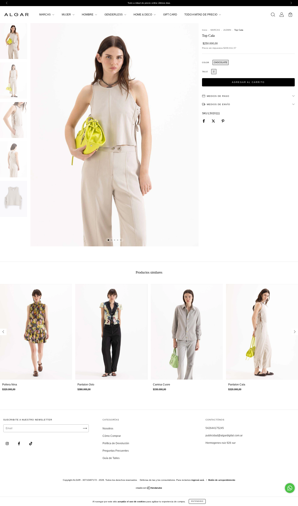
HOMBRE (88, 14)
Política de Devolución (116, 443)
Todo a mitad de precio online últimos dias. (149, 3)
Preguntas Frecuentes (116, 450)
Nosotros (108, 428)
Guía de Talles (111, 458)
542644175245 (215, 428)
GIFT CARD (170, 14)
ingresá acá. (198, 480)
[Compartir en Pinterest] (223, 121)
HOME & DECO (143, 14)
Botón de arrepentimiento (221, 480)
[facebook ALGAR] (19, 443)
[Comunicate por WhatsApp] (290, 488)
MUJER (67, 14)
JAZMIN (227, 30)
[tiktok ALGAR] (31, 443)
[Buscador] (273, 15)
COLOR (205, 63)
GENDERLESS (113, 14)
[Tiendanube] (149, 488)
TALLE (205, 72)
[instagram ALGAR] (7, 443)
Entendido (197, 501)
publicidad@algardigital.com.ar (224, 435)
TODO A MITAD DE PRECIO (201, 14)
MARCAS (45, 14)
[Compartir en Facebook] (204, 121)
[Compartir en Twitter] (214, 121)
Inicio (204, 30)
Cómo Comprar (112, 435)
